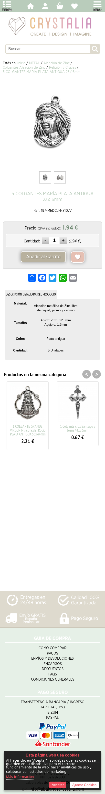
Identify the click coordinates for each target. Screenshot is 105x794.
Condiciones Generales (52, 679)
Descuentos (52, 669)
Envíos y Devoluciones (52, 658)
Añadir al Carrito (43, 256)
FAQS (52, 674)
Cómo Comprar (52, 648)
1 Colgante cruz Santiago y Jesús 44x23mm (77, 428)
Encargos (52, 664)
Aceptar (58, 785)
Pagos (52, 653)
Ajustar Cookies (84, 785)
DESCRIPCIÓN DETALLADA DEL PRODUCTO (31, 294)
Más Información (20, 776)
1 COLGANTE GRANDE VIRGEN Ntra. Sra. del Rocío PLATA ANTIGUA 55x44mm (27, 430)
